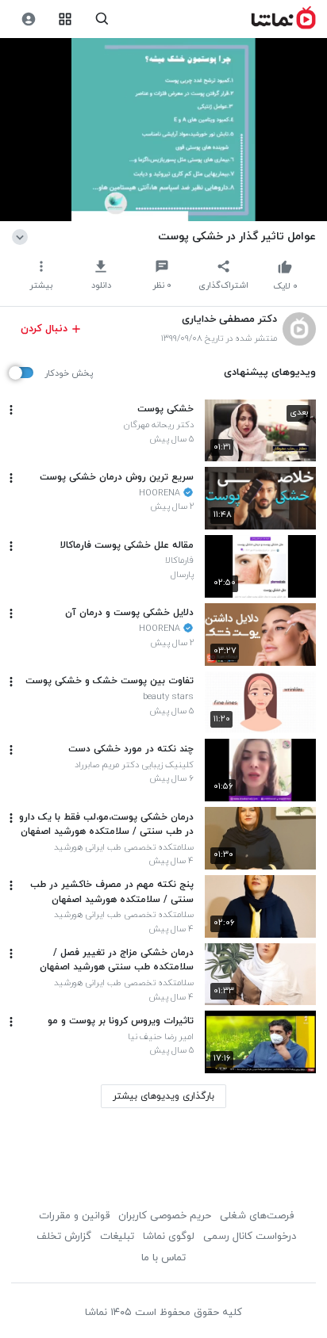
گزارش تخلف (64, 1236)
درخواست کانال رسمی (249, 1236)
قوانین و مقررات (74, 1216)
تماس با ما (163, 1258)
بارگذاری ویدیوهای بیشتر (163, 1096)
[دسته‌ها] (65, 19)
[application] (163, 130)
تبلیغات (117, 1236)
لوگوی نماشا (168, 1236)
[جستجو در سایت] (102, 19)
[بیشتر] (11, 410)
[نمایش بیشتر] (22, 236)
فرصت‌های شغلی (257, 1216)
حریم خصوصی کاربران (164, 1216)
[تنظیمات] (28, 19)
